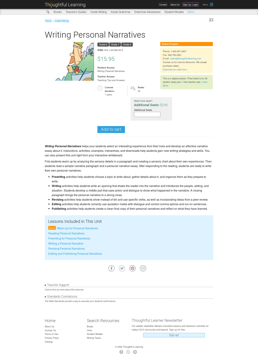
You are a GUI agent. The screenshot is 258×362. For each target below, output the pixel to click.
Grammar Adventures (147, 12)
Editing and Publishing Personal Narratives (75, 254)
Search (48, 12)
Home (48, 20)
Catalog (48, 341)
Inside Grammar (120, 12)
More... (192, 12)
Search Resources (103, 320)
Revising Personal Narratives (66, 248)
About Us (175, 4)
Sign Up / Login (190, 4)
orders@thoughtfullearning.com (185, 58)
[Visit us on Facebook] (122, 353)
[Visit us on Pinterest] (136, 353)
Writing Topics (94, 337)
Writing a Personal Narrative (65, 243)
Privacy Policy (52, 337)
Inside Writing (98, 12)
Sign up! (174, 335)
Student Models (174, 12)
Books (58, 12)
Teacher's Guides (76, 12)
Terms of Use (51, 334)
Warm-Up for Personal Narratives (77, 228)
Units (89, 330)
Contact (163, 4)
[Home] (66, 5)
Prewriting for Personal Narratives (69, 238)
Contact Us (50, 330)
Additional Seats (143, 110)
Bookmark (210, 20)
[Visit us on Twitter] (129, 353)
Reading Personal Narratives (66, 233)
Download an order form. (175, 69)
